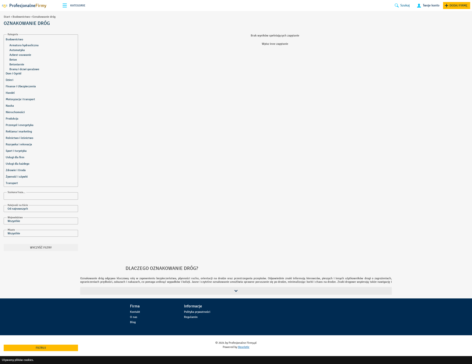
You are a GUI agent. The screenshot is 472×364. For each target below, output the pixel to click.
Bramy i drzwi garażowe (24, 69)
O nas (133, 317)
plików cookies (24, 360)
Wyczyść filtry (41, 247)
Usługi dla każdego (17, 163)
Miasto (11, 229)
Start (7, 16)
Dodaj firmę (458, 5)
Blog (133, 322)
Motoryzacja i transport (20, 99)
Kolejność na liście (18, 205)
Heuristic (243, 347)
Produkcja (12, 118)
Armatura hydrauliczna (24, 45)
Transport (12, 183)
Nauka (10, 105)
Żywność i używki (17, 176)
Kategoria (13, 34)
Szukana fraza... (16, 192)
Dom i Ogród (13, 73)
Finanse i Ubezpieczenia (21, 86)
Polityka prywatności (197, 312)
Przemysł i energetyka (19, 125)
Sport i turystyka (16, 151)
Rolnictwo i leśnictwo (19, 138)
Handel (10, 92)
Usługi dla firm (15, 157)
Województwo (15, 217)
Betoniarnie (16, 64)
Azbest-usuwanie (20, 55)
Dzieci (9, 80)
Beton (13, 59)
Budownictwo (21, 16)
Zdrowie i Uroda (16, 170)
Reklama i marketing (19, 131)
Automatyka (17, 50)
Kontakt (135, 312)
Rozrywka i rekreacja (19, 144)
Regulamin (191, 317)
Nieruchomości (15, 112)
